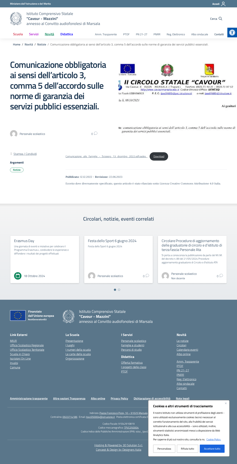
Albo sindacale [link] (199, 34)
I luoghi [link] (70, 345)
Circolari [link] (181, 345)
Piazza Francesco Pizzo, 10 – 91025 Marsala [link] (123, 413)
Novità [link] (49, 34)
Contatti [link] (219, 34)
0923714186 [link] (70, 417)
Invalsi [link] (14, 363)
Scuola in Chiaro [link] (20, 354)
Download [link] (158, 156)
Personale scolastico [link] (133, 341)
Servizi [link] (34, 34)
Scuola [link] (18, 34)
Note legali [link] (182, 398)
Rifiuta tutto (187, 449)
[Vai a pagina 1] (115, 290)
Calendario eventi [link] (187, 349)
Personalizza (164, 449)
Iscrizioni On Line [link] (20, 358)
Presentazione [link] (74, 341)
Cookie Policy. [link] (213, 439)
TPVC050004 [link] (131, 427)
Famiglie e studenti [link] (132, 345)
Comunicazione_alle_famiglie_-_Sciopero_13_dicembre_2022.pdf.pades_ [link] (107, 156)
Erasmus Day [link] (24, 241)
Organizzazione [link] (75, 358)
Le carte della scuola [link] (78, 354)
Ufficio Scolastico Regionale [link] (27, 345)
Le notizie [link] (182, 341)
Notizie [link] (17, 170)
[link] (232, 32)
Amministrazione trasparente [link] (29, 398)
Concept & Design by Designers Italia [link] (118, 449)
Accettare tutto (212, 449)
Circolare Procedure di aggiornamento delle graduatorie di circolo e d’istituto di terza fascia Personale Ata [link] (192, 245)
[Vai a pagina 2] (119, 290)
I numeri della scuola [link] (78, 349)
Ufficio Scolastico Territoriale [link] (27, 349)
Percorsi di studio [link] (131, 349)
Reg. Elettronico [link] (176, 34)
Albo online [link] (184, 354)
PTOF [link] (126, 34)
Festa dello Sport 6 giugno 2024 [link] (112, 241)
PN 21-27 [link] (141, 34)
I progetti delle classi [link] (133, 367)
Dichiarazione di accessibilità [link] (152, 398)
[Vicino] (225, 403)
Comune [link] (15, 367)
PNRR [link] (156, 34)
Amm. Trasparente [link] (106, 34)
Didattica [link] (66, 34)
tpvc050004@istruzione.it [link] (100, 417)
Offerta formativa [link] (132, 362)
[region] (189, 428)
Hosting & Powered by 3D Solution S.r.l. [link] (118, 445)
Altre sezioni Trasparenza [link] (69, 398)
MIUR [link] (13, 341)
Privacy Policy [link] (119, 398)
